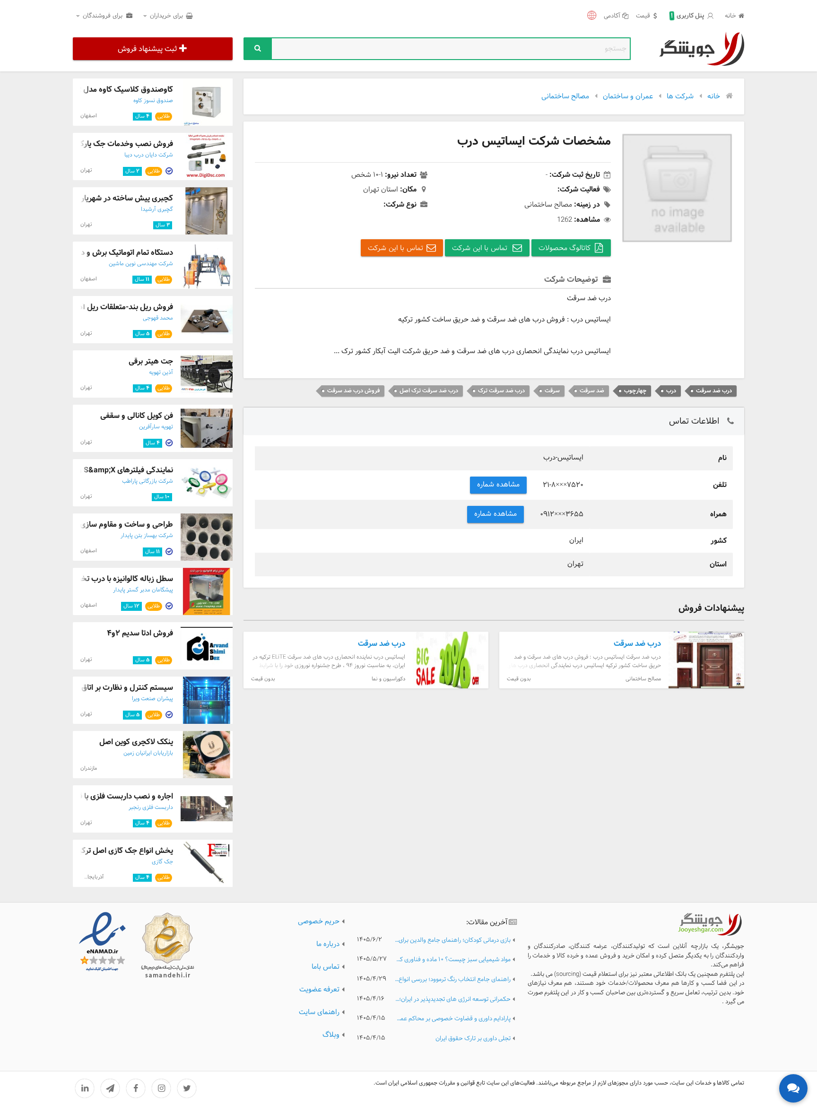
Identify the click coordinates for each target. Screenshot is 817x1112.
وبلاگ (330, 1035)
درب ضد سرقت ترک (501, 390)
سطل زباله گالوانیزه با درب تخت (123, 579)
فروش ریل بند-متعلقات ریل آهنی (121, 307)
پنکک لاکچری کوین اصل (136, 742)
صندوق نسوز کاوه (153, 100)
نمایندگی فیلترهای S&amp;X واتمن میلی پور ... (100, 470)
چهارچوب (635, 390)
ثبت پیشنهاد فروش (147, 49)
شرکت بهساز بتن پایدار (147, 535)
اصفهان (88, 116)
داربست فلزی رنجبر (151, 807)
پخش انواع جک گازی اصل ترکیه (124, 850)
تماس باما (325, 967)
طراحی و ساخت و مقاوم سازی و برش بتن (109, 524)
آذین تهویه (161, 372)
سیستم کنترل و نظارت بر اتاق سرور (118, 687)
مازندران (88, 768)
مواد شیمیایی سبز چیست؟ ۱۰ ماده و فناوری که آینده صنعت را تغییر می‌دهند (452, 960)
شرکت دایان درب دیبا (148, 155)
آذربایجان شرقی (87, 877)
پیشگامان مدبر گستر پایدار (143, 590)
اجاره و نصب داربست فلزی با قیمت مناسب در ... (98, 796)
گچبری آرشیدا (157, 209)
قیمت (643, 16)
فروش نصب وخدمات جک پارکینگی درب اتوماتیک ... (93, 144)
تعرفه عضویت (319, 990)
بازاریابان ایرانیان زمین (148, 753)
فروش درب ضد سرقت (353, 390)
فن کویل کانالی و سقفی (136, 415)
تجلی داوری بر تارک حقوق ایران (473, 1039)
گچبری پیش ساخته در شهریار (127, 198)
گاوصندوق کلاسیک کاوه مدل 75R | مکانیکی (105, 89)
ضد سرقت (592, 390)
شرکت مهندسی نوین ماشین (141, 264)
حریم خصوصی (318, 922)
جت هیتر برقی (151, 361)
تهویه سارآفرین (156, 427)
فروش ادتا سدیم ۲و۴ (140, 633)
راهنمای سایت (319, 1012)
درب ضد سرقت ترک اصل (429, 390)
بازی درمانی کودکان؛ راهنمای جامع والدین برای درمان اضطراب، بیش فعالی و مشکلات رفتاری (452, 941)
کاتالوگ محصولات (565, 248)
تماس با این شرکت (480, 248)
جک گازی (162, 862)
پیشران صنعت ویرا (152, 699)
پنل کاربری (687, 16)
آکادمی (612, 16)
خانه (730, 16)
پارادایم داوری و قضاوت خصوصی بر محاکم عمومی (452, 1019)
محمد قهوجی (158, 318)
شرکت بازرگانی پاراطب (147, 481)
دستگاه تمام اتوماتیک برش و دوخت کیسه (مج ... (98, 252)
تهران (86, 170)
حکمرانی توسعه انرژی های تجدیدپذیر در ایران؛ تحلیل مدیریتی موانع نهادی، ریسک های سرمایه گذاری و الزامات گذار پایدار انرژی (452, 1000)
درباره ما (327, 944)
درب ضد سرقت (714, 390)
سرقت (552, 390)
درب (671, 390)
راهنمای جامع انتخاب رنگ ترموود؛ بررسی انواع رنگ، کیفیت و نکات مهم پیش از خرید (452, 980)
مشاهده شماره (498, 485)
